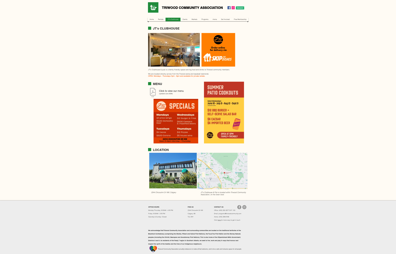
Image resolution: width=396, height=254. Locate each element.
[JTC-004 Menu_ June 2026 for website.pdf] (152, 93)
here (219, 220)
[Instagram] (233, 7)
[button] (174, 50)
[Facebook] (229, 7)
